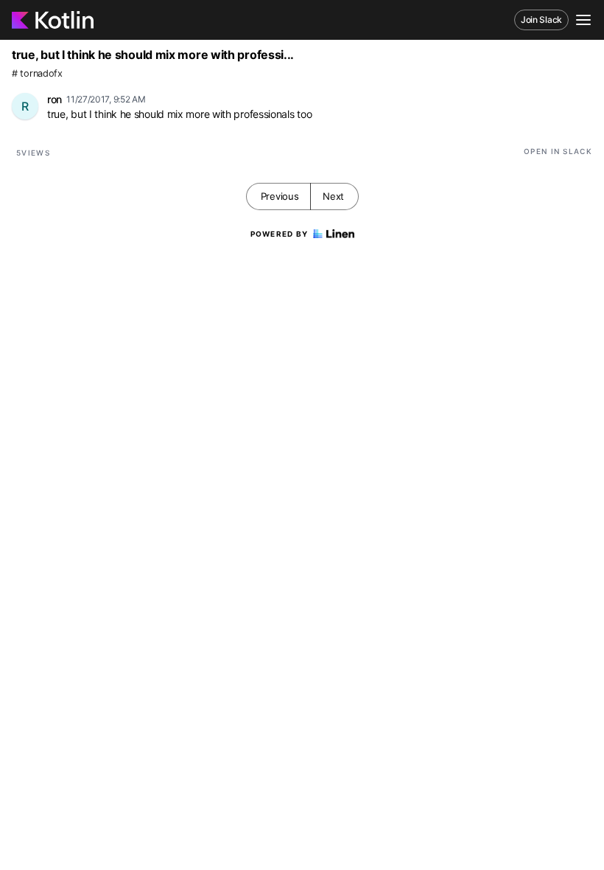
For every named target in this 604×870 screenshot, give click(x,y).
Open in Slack (558, 151)
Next (333, 196)
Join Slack (541, 19)
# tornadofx (37, 73)
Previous (280, 196)
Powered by (279, 233)
